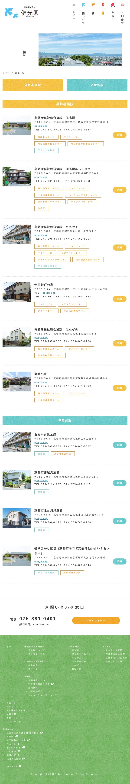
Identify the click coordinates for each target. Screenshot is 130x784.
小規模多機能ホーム (49, 195)
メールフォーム (96, 620)
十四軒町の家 (79, 661)
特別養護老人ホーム (49, 188)
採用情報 (33, 688)
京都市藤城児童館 (115, 654)
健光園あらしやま (81, 654)
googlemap (41, 126)
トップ (74, 14)
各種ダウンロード (16, 718)
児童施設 (97, 85)
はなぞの (77, 665)
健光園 (75, 650)
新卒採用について (38, 680)
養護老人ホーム (46, 137)
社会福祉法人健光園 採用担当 (23, 733)
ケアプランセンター (82, 202)
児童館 (41, 454)
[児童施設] (106, 646)
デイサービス (71, 137)
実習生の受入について (40, 691)
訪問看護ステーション (50, 202)
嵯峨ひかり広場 (114, 661)
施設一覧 (103, 10)
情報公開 (11, 714)
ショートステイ (77, 188)
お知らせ (113, 15)
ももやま (77, 658)
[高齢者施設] (74, 646)
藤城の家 (77, 669)
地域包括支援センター (50, 144)
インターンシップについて (42, 695)
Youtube (12, 767)
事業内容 (93, 10)
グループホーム (46, 311)
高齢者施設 (32, 85)
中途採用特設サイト (39, 684)
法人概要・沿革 (36, 654)
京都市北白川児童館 (116, 658)
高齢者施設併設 (62, 454)
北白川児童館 (14, 759)
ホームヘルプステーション (83, 195)
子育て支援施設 (46, 150)
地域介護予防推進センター (85, 144)
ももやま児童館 (114, 650)
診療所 (41, 208)
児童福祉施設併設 (47, 266)
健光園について (83, 17)
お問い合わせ (122, 16)
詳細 (119, 135)
